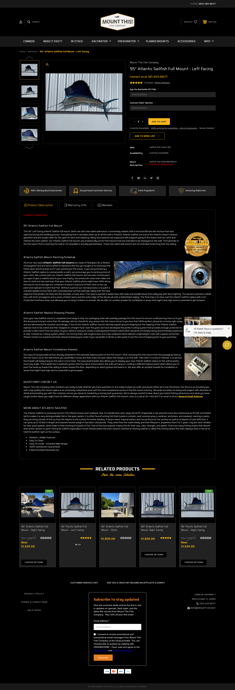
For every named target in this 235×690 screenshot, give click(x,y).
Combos (29, 41)
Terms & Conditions (34, 602)
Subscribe (103, 657)
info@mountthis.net (203, 608)
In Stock (77, 41)
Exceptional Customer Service (96, 190)
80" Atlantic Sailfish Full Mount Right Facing (154, 528)
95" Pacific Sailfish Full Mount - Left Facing (74, 528)
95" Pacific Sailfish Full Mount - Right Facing (194, 528)
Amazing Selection (195, 190)
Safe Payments (146, 190)
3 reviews (148, 82)
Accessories (186, 41)
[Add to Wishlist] (49, 501)
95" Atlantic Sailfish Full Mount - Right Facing (34, 528)
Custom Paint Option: (142, 103)
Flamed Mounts (157, 41)
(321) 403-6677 (207, 3)
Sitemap (142, 686)
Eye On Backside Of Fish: (144, 89)
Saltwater (100, 41)
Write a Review (162, 82)
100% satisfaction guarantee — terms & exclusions (174, 128)
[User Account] (21, 22)
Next (30, 147)
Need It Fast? (52, 41)
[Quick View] (49, 493)
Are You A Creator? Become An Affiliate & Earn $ (136, 582)
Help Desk (34, 610)
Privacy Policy (34, 593)
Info (207, 41)
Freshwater (127, 41)
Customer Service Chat (84, 582)
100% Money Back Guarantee (46, 190)
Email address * (102, 621)
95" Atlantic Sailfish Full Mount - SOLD (114, 528)
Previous (30, 57)
